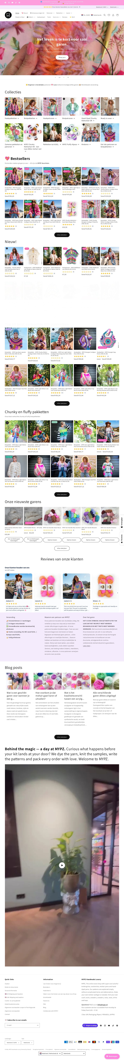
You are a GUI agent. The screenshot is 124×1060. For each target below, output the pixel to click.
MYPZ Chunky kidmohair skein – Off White (14, 528)
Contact (7, 1014)
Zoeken (7, 984)
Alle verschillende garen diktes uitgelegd (104, 694)
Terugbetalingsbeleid (38, 1049)
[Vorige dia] (55, 77)
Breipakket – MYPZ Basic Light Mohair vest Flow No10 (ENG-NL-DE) (107, 480)
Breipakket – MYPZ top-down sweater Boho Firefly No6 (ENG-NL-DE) (15, 353)
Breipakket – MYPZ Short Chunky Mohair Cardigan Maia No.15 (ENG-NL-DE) (109, 189)
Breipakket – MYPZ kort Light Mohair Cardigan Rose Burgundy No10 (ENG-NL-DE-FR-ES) (61, 353)
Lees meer (86, 646)
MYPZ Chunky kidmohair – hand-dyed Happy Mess (69, 221)
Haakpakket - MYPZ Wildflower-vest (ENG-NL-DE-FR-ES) (90, 268)
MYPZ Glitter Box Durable (89, 302)
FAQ (44, 1004)
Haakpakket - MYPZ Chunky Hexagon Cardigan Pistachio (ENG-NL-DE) (90, 222)
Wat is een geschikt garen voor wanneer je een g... (18, 695)
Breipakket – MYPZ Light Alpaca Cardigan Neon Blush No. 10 (33, 221)
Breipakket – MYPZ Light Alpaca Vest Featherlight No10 (71, 188)
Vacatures (46, 1001)
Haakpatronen (48, 118)
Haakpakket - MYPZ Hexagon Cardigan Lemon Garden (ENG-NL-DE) (52, 189)
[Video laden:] (62, 865)
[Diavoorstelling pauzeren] (69, 77)
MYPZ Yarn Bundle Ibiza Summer (71, 527)
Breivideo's (46, 987)
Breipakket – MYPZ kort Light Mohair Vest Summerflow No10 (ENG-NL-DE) (84, 445)
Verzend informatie (11, 990)
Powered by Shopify (26, 1049)
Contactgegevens (95, 1049)
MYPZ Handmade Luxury (15, 1049)
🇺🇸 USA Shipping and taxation (14, 997)
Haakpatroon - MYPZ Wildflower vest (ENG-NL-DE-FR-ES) (71, 268)
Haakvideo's (47, 990)
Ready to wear (106, 118)
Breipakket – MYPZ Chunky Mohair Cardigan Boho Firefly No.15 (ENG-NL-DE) (109, 222)
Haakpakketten (11, 118)
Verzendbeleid (71, 1049)
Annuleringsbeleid (106, 1049)
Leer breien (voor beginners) (52, 984)
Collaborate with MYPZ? (50, 1011)
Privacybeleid (49, 1049)
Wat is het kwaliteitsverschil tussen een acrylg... (74, 695)
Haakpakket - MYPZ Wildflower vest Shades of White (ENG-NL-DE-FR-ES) (51, 269)
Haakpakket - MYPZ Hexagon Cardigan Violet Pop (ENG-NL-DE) (13, 189)
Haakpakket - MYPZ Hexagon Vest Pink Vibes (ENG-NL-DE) (16, 389)
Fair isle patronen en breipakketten (109, 145)
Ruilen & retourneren (11, 987)
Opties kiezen (52, 540)
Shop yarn (62, 56)
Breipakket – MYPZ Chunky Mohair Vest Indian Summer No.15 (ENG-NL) (108, 445)
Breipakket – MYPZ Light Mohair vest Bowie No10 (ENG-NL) (38, 389)
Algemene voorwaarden (12, 1011)
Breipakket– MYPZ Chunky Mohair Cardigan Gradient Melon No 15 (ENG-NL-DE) (108, 269)
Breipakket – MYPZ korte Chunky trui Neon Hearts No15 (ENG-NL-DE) (14, 222)
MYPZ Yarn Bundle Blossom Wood (89, 528)
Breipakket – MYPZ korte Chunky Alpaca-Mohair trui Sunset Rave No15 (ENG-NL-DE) (91, 189)
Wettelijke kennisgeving (83, 1049)
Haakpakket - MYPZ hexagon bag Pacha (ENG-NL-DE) (106, 353)
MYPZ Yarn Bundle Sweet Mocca (52, 527)
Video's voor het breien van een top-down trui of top (59, 994)
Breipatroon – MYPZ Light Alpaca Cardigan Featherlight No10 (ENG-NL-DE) (51, 303)
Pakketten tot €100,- (51, 144)
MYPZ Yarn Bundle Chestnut (70, 302)
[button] (50, 13)
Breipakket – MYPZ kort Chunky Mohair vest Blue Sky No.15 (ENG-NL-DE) (62, 480)
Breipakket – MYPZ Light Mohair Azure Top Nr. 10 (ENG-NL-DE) (33, 188)
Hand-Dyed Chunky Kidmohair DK (89, 119)
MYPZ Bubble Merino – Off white (33, 527)
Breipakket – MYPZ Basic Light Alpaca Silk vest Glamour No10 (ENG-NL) (15, 480)
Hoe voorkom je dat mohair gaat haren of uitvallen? (46, 695)
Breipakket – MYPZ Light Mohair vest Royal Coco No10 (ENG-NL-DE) (52, 222)
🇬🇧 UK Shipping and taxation (14, 994)
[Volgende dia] (64, 77)
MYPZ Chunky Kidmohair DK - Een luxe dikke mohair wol (32, 146)
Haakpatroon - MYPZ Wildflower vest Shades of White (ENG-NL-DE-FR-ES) (33, 269)
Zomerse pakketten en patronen (13, 145)
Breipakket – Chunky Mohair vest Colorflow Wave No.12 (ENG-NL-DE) (13, 269)
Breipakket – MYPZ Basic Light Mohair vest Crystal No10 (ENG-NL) (61, 389)
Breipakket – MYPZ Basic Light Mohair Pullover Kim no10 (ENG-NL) (61, 445)
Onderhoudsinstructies (12, 1004)
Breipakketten (29, 118)
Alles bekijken (62, 235)
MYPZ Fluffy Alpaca (69, 144)
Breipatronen (67, 118)
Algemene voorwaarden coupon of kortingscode (20, 1007)
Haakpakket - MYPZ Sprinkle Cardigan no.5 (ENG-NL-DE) (109, 303)
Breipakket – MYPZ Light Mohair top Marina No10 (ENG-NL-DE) (84, 389)
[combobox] (50, 1053)
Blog (44, 1007)
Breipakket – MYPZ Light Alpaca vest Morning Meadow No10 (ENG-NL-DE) (107, 389)
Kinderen (85, 144)
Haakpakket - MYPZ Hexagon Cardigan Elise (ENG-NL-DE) (85, 353)
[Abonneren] (37, 1025)
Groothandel (47, 997)
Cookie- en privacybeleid (12, 1001)
